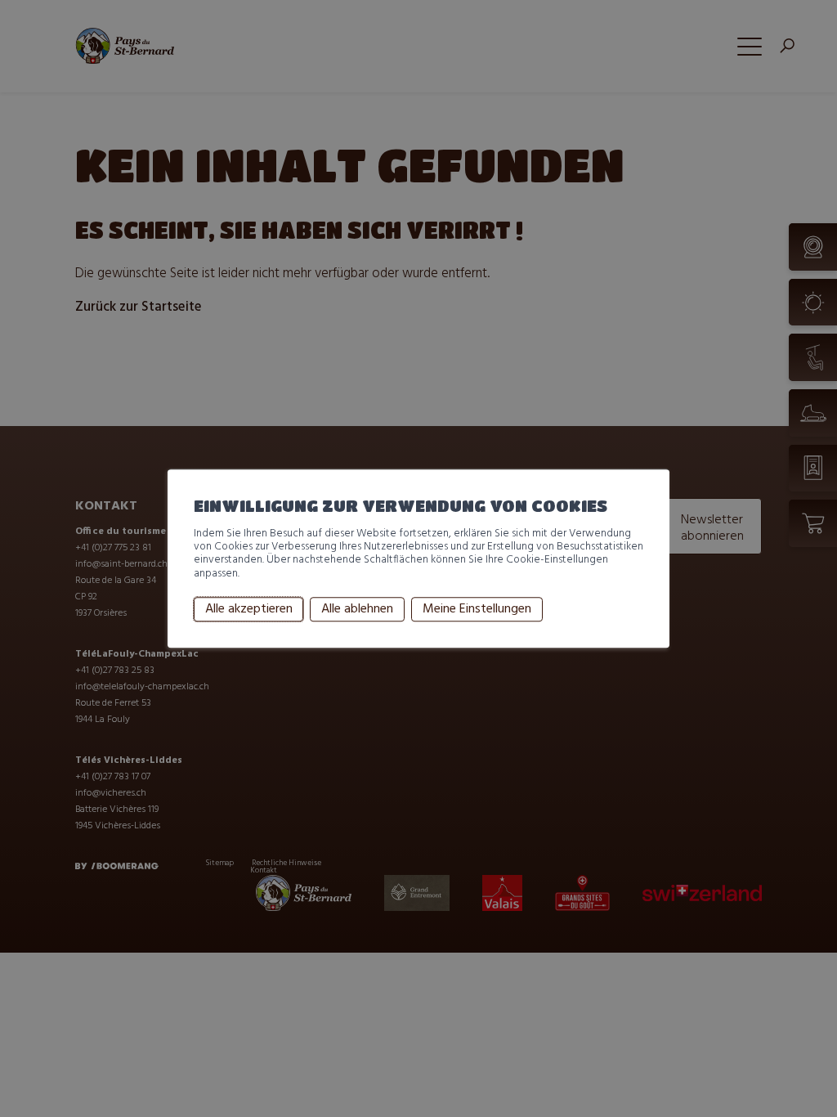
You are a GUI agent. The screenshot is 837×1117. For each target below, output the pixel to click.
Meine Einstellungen (477, 609)
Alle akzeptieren (249, 609)
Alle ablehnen (357, 609)
